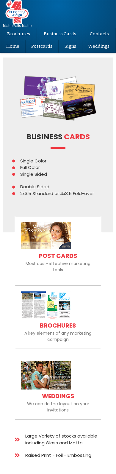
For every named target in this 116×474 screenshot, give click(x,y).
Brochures (18, 33)
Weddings (98, 46)
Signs (70, 46)
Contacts (99, 33)
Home (12, 46)
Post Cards (58, 256)
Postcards (41, 46)
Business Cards (60, 33)
